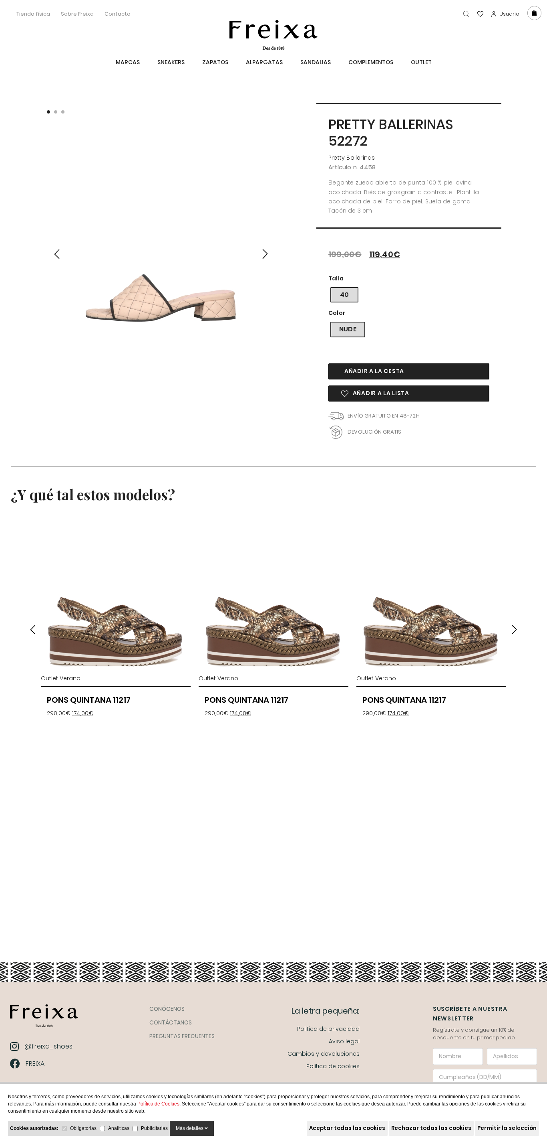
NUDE (347, 329)
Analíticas (118, 1128)
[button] (48, 111)
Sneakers (171, 62)
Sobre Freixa (77, 14)
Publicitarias (154, 1128)
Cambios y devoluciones (324, 1054)
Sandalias (315, 62)
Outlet (421, 62)
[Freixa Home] (44, 1017)
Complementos (370, 62)
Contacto (118, 14)
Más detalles (190, 1128)
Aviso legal (344, 1041)
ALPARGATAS (264, 62)
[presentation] (57, 252)
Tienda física (33, 14)
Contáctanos (170, 1022)
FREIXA (35, 1063)
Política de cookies (333, 1066)
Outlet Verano (60, 678)
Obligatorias (83, 1128)
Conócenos (167, 1009)
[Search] (466, 14)
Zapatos (215, 62)
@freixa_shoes (48, 1046)
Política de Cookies (158, 1104)
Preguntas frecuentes (182, 1036)
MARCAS (128, 62)
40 (344, 294)
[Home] (273, 35)
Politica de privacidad (328, 1029)
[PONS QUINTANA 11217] (116, 596)
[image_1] (161, 252)
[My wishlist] (480, 14)
